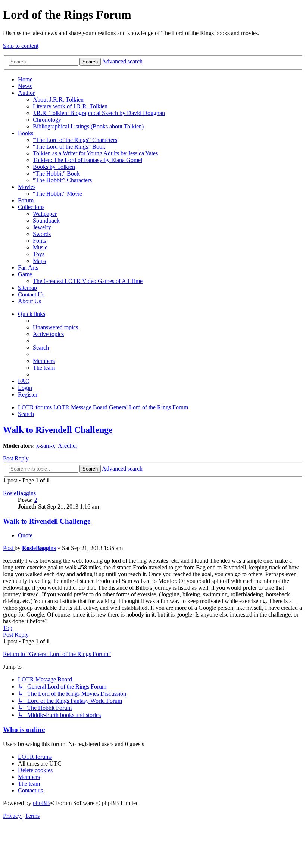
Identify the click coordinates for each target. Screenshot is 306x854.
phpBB (41, 803)
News (25, 86)
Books (25, 133)
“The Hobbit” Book (56, 173)
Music (40, 247)
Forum (26, 200)
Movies (26, 187)
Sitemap (27, 288)
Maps (39, 261)
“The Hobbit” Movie (57, 193)
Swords (42, 234)
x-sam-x (45, 445)
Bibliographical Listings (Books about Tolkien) (88, 126)
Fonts (39, 240)
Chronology (47, 120)
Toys (38, 254)
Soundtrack (46, 220)
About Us (29, 301)
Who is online (24, 729)
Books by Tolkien (54, 167)
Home (25, 79)
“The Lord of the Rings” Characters (75, 140)
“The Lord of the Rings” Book (69, 146)
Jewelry (42, 227)
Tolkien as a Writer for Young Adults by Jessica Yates (95, 153)
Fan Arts (28, 267)
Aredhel (67, 445)
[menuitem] (55, 327)
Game (25, 274)
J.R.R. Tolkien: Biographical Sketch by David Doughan (99, 113)
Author (26, 93)
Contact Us (31, 294)
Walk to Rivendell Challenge (58, 430)
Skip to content (20, 46)
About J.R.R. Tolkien (58, 99)
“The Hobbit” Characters (62, 180)
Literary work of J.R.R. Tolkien (70, 106)
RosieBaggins (19, 493)
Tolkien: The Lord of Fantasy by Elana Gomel (87, 160)
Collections (31, 207)
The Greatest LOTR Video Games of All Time (88, 281)
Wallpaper (45, 214)
